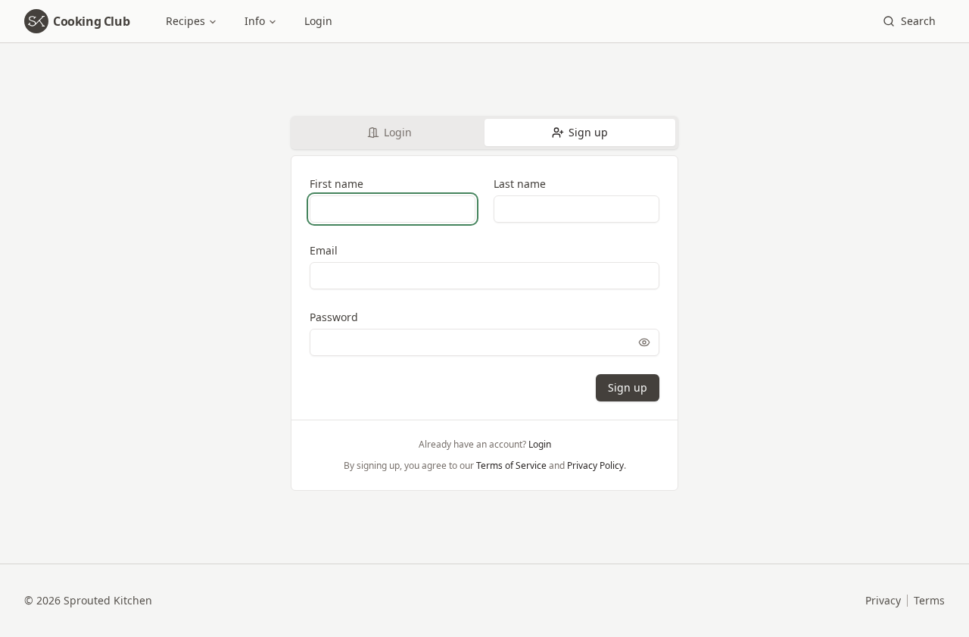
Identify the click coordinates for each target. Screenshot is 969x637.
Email (324, 250)
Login (318, 21)
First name (336, 183)
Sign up (588, 132)
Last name (520, 183)
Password (334, 317)
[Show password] (644, 342)
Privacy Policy (595, 465)
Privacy (883, 600)
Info (255, 21)
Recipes (185, 21)
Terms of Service (511, 465)
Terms (929, 600)
